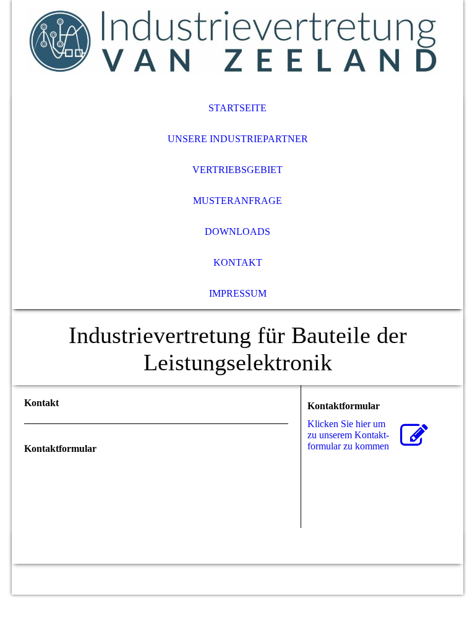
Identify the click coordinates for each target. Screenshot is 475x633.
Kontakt (237, 262)
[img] (237, 46)
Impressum (238, 293)
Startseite (237, 108)
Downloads (237, 231)
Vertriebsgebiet (237, 169)
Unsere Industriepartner (238, 139)
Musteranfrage (237, 200)
